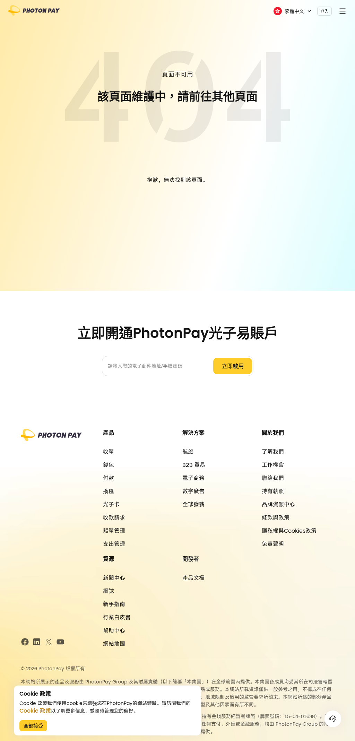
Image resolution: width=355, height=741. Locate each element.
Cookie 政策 (35, 711)
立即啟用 (233, 366)
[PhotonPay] (34, 13)
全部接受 (33, 725)
